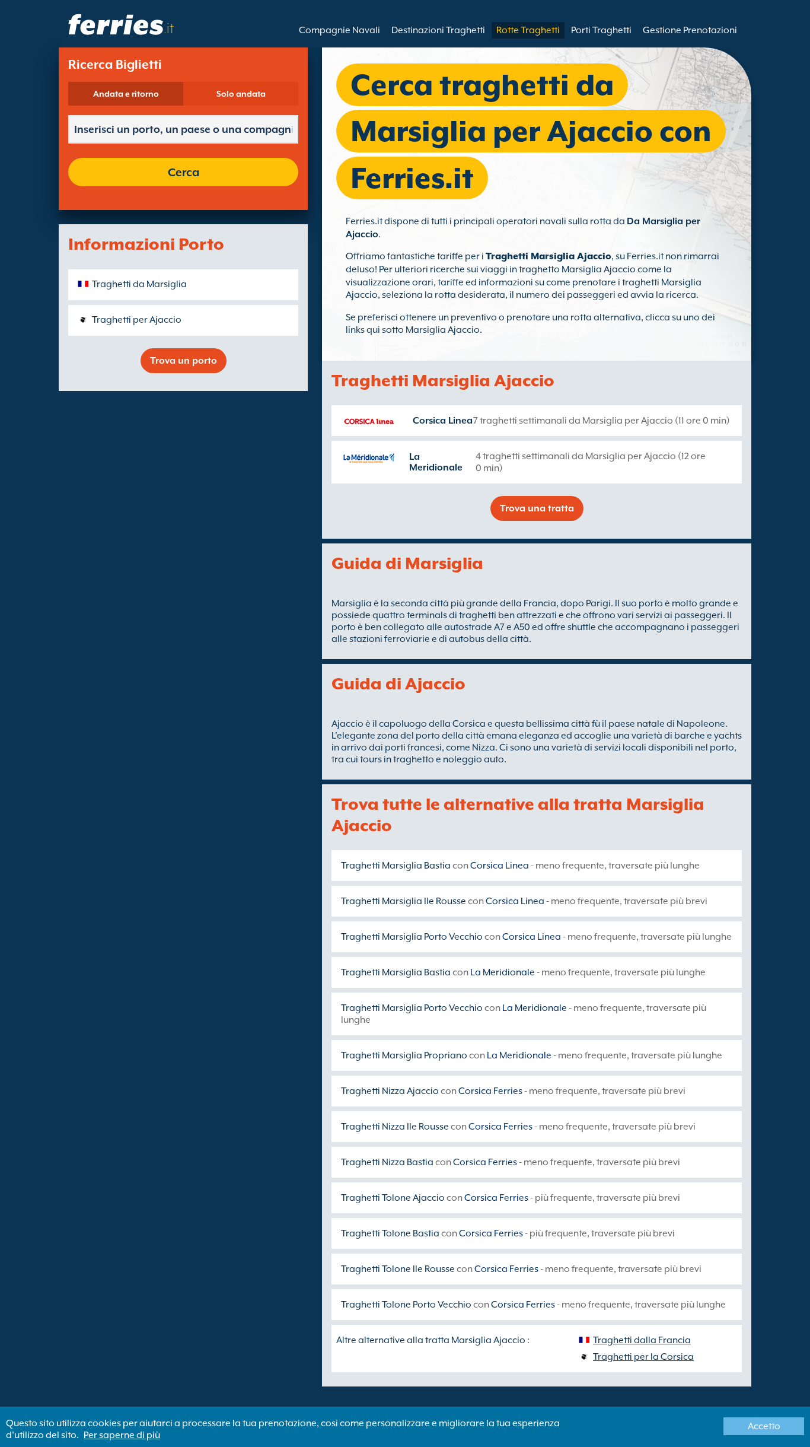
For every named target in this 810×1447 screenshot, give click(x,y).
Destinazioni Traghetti (438, 30)
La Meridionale (436, 462)
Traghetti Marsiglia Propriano (404, 1055)
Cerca (183, 172)
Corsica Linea (443, 420)
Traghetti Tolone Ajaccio (393, 1197)
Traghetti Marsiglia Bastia (396, 865)
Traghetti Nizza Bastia (387, 1162)
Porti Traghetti (601, 30)
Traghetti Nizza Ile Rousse (395, 1126)
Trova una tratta (537, 508)
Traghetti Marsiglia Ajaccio (548, 256)
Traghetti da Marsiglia (139, 284)
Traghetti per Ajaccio (136, 319)
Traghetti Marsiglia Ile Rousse (403, 901)
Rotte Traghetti (528, 30)
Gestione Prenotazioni (690, 30)
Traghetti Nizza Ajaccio (390, 1091)
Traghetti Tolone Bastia (390, 1233)
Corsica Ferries (490, 1091)
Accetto (764, 1426)
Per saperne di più (122, 1435)
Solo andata (241, 93)
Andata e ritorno (126, 93)
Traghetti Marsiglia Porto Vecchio (412, 936)
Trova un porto (183, 360)
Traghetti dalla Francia (642, 1340)
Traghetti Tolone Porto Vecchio (406, 1304)
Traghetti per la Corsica (643, 1356)
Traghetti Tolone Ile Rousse (398, 1269)
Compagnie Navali (339, 30)
